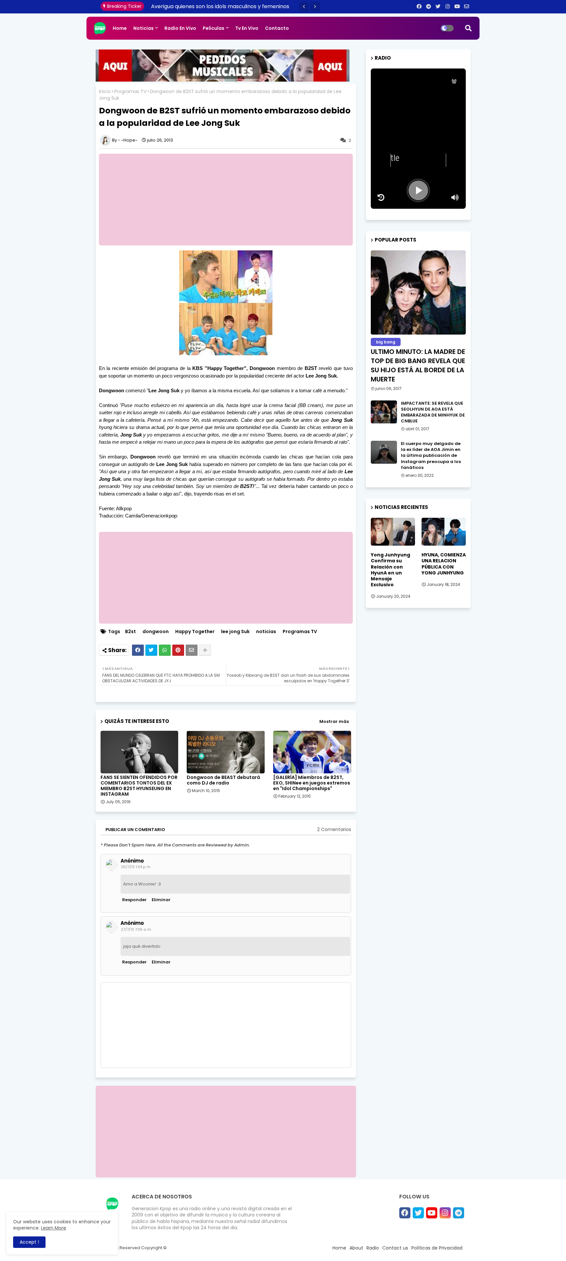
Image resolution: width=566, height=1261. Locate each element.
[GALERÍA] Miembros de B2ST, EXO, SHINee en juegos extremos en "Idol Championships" (311, 783)
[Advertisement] (229, 199)
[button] (304, 6)
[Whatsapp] (165, 650)
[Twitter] (151, 650)
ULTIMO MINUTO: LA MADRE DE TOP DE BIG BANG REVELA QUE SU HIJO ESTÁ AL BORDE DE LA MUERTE (418, 365)
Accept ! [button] (29, 1242)
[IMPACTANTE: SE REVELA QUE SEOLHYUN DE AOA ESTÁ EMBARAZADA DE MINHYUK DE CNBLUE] (384, 411)
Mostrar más (334, 721)
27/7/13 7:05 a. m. (136, 929)
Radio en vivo (180, 28)
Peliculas (213, 28)
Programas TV (130, 91)
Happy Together (195, 632)
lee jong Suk (235, 632)
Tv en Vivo (246, 28)
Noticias (143, 28)
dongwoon (155, 632)
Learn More (53, 1228)
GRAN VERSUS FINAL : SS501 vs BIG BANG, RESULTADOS (219, 6)
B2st (130, 632)
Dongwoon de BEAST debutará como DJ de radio (223, 780)
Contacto (277, 28)
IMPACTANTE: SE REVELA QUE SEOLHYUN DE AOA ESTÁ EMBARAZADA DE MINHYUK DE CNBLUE (433, 412)
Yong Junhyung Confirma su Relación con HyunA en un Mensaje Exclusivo (390, 570)
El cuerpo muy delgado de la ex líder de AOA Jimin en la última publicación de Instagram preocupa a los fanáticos (431, 456)
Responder (134, 900)
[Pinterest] (178, 650)
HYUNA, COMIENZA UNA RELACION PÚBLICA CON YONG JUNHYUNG (444, 564)
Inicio (105, 91)
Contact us (395, 1248)
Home (120, 28)
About (356, 1248)
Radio (373, 1248)
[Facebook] (138, 650)
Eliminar (161, 900)
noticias (266, 632)
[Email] (192, 650)
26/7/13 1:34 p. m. (136, 866)
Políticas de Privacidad (436, 1248)
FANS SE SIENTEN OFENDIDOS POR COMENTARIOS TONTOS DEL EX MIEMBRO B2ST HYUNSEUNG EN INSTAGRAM (139, 786)
